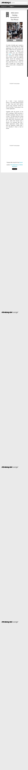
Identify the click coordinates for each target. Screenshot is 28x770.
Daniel (21, 162)
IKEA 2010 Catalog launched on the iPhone (14, 16)
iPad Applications (14, 164)
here (10, 54)
